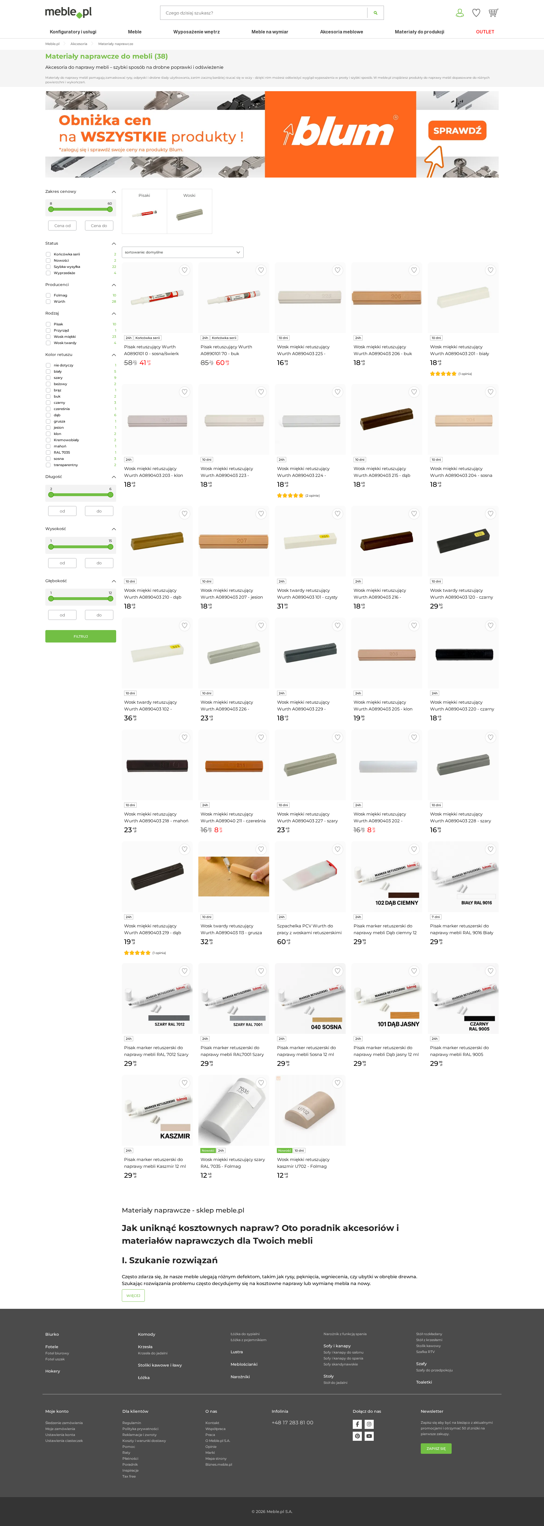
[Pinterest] (357, 1436)
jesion (85, 427)
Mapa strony (216, 1458)
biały (85, 371)
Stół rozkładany (429, 1334)
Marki (210, 1452)
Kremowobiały (85, 440)
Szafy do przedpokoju (434, 1370)
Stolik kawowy (428, 1346)
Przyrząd (85, 330)
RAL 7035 (85, 452)
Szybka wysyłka (85, 266)
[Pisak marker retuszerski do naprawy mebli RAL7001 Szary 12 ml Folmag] (233, 998)
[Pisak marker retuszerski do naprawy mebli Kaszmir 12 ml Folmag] (157, 1110)
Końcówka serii (85, 254)
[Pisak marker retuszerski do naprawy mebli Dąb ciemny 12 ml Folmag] (386, 876)
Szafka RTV (425, 1352)
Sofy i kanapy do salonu (344, 1352)
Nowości (85, 260)
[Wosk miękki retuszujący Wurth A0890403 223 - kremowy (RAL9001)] (233, 419)
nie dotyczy (85, 365)
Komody (146, 1334)
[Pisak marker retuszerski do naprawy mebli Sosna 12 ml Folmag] (310, 998)
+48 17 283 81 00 (292, 1422)
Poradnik (130, 1464)
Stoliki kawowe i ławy (160, 1365)
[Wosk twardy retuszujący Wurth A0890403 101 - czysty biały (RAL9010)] (310, 541)
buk (85, 396)
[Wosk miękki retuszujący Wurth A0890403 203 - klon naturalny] (157, 419)
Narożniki (240, 1376)
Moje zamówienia (60, 1429)
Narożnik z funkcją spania (345, 1334)
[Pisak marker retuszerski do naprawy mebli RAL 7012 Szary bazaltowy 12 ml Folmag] (157, 998)
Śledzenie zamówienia (64, 1423)
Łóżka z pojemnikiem (249, 1340)
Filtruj (81, 636)
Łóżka (144, 1377)
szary (85, 377)
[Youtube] (369, 1436)
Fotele (51, 1346)
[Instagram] (369, 1424)
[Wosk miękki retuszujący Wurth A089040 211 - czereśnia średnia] (233, 764)
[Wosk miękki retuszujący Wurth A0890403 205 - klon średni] (386, 653)
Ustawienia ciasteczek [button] (64, 1441)
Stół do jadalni (335, 1382)
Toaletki (424, 1382)
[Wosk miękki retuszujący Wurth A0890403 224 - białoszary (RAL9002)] (310, 419)
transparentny (85, 465)
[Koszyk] (494, 12)
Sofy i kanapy (337, 1345)
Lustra (237, 1351)
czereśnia (85, 409)
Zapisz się (436, 1448)
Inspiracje (130, 1470)
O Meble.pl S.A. (217, 1441)
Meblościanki (244, 1364)
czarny (85, 402)
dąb (85, 415)
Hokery (52, 1371)
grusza (85, 421)
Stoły (329, 1376)
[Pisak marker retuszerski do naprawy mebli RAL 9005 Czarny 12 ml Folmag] (463, 998)
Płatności (130, 1458)
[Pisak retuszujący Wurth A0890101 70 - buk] (233, 297)
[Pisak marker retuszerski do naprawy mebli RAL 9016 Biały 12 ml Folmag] (463, 876)
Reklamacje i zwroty (139, 1435)
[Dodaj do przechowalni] (184, 270)
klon (85, 434)
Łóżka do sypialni (245, 1334)
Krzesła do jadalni (152, 1353)
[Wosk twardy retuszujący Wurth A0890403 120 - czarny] (463, 541)
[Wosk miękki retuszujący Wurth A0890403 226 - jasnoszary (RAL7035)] (233, 653)
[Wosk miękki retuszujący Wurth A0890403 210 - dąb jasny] (157, 541)
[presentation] (54, 134)
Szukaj (375, 13)
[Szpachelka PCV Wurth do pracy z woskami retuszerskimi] (310, 876)
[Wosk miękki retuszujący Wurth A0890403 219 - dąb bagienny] (157, 876)
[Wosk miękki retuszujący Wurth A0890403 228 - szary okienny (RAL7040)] (463, 764)
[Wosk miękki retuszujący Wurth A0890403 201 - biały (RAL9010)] (463, 297)
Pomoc (128, 1446)
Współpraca (215, 1429)
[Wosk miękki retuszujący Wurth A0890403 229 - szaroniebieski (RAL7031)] (310, 653)
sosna (85, 458)
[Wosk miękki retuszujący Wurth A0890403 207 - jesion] (233, 541)
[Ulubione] (476, 12)
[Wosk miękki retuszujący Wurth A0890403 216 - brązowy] (386, 541)
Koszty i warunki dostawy (144, 1441)
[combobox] (183, 252)
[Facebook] (357, 1424)
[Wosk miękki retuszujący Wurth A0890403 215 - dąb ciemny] (386, 419)
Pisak (85, 324)
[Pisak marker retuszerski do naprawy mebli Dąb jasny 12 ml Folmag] (386, 998)
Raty (126, 1452)
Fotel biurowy (57, 1353)
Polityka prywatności (140, 1429)
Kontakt (212, 1423)
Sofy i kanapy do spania (343, 1358)
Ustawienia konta (60, 1435)
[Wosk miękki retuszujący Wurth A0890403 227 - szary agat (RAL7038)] (310, 764)
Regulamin (131, 1423)
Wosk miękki (85, 336)
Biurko (52, 1334)
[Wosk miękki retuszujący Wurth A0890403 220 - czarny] (463, 653)
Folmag (85, 295)
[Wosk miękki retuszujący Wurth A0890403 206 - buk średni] (386, 297)
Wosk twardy (85, 343)
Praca (210, 1435)
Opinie (210, 1446)
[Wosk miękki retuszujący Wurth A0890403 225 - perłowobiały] (310, 297)
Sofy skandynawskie (341, 1364)
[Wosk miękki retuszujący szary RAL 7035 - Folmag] (233, 1110)
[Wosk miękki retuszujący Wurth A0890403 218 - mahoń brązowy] (157, 764)
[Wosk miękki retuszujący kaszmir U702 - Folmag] (310, 1110)
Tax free (129, 1476)
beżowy (85, 384)
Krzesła (145, 1346)
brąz (85, 390)
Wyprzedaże (85, 273)
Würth (85, 301)
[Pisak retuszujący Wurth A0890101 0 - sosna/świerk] (157, 297)
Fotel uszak (55, 1359)
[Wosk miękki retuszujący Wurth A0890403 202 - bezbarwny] (386, 764)
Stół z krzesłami (429, 1340)
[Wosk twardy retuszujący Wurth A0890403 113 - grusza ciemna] (233, 876)
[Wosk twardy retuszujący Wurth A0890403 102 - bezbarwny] (157, 653)
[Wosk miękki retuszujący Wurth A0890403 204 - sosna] (463, 419)
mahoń (85, 446)
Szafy (421, 1363)
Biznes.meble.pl (218, 1464)
